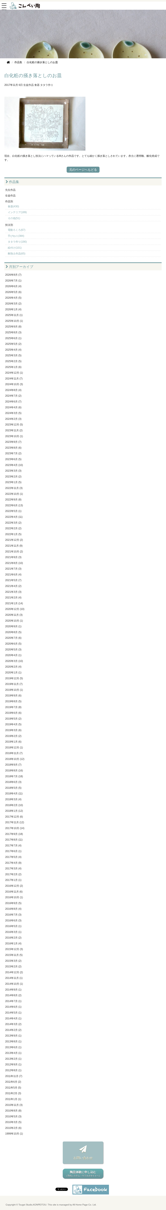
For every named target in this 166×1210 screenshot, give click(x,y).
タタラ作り (46, 85)
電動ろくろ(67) (16, 230)
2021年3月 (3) (13, 592)
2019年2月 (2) (13, 736)
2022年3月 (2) (13, 522)
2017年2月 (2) (13, 874)
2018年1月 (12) (14, 810)
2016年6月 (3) (13, 920)
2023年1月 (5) (13, 482)
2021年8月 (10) (14, 563)
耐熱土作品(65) (16, 253)
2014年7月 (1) (13, 1001)
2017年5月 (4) (13, 857)
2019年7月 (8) (13, 707)
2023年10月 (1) (14, 436)
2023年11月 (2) (14, 430)
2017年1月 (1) (13, 880)
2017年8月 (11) (14, 839)
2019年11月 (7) (14, 684)
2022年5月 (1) (13, 511)
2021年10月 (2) (14, 551)
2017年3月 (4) (13, 868)
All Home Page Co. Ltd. (84, 1205)
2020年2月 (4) (13, 666)
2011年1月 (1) (13, 1099)
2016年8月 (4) (13, 908)
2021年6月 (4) (13, 574)
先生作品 (10, 190)
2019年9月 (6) (13, 695)
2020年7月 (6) (13, 638)
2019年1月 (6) (13, 741)
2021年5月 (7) (13, 580)
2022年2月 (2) (13, 528)
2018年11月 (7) (14, 753)
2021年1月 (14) (14, 603)
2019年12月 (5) (14, 678)
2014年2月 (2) (13, 1030)
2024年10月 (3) (14, 384)
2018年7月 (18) (14, 776)
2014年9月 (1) (13, 989)
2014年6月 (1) (13, 1006)
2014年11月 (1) (14, 978)
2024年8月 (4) (13, 390)
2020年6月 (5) (13, 643)
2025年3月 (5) (13, 355)
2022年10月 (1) (14, 494)
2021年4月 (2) (13, 586)
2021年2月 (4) (13, 597)
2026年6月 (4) (13, 286)
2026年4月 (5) (13, 297)
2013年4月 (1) (13, 1053)
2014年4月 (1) (13, 1018)
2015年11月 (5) (14, 955)
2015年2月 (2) (13, 966)
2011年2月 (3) (13, 1093)
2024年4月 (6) (13, 407)
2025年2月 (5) (13, 361)
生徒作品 (28, 85)
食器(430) (13, 206)
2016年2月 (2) (13, 937)
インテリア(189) (17, 212)
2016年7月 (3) (13, 914)
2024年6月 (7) (13, 401)
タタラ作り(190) (17, 241)
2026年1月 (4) (13, 309)
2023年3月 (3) (13, 470)
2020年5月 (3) (13, 649)
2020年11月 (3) (14, 615)
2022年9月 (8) (13, 499)
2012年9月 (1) (13, 1064)
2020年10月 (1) (14, 620)
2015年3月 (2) (13, 960)
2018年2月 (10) (14, 805)
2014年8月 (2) (13, 995)
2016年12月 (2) (14, 885)
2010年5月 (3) (13, 1116)
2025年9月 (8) (13, 326)
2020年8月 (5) (13, 632)
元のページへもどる (83, 169)
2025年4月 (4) (13, 349)
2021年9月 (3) (13, 557)
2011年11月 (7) (13, 1076)
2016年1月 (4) (13, 943)
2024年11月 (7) (14, 378)
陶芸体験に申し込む (83, 1173)
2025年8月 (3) (13, 332)
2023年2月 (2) (13, 476)
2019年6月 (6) (13, 712)
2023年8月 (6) (13, 447)
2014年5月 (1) (13, 1012)
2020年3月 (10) (14, 661)
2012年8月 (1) (13, 1070)
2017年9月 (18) (14, 834)
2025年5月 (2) (13, 344)
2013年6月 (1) (13, 1047)
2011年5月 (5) (13, 1087)
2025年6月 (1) (13, 338)
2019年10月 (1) (14, 689)
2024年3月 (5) (13, 413)
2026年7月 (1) (13, 280)
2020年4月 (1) (13, 655)
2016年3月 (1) (13, 932)
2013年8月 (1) (13, 1041)
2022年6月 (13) (14, 505)
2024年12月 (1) (14, 372)
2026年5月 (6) (13, 292)
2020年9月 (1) (13, 626)
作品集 (13, 182)
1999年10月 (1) (14, 1133)
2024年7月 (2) (13, 395)
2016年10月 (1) (14, 897)
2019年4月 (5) (13, 724)
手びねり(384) (16, 236)
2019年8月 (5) (13, 701)
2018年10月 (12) (14, 759)
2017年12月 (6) (14, 816)
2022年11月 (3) (14, 488)
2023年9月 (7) (13, 442)
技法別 (9, 225)
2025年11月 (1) (14, 315)
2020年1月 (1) (13, 672)
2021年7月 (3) (13, 568)
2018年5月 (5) (13, 787)
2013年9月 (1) (13, 1035)
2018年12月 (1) (14, 747)
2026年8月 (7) (13, 274)
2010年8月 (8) (13, 1110)
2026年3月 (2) (13, 303)
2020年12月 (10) (14, 609)
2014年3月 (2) (13, 1024)
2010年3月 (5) (13, 1122)
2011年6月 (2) (13, 1081)
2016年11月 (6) (14, 891)
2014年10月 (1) (14, 983)
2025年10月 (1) (14, 321)
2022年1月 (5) (13, 534)
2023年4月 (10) (14, 465)
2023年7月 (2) (13, 453)
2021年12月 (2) (14, 540)
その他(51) (14, 218)
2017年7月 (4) (13, 845)
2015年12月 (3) (14, 949)
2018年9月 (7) (13, 764)
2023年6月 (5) (13, 459)
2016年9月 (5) (13, 903)
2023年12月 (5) (14, 424)
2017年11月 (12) (14, 822)
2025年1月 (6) (13, 367)
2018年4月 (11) (14, 793)
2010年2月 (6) (13, 1128)
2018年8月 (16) (14, 770)
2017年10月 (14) (14, 828)
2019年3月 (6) (13, 730)
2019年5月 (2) (13, 718)
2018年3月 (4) (13, 799)
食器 (37, 85)
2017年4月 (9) (13, 862)
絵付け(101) (15, 247)
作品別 (9, 201)
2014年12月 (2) (14, 972)
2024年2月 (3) (13, 419)
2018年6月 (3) (13, 782)
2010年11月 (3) (14, 1105)
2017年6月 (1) (13, 851)
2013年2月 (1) (13, 1058)
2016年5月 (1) (13, 926)
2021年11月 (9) (14, 545)
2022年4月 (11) (14, 517)
